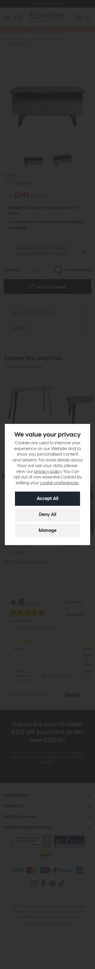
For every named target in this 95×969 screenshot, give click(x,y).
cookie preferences (59, 483)
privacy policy (47, 472)
